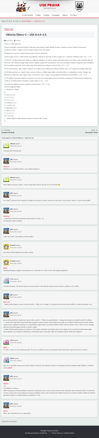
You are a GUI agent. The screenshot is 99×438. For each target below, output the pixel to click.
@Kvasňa (6, 302)
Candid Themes (68, 433)
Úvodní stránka (27, 15)
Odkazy (65, 15)
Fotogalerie (56, 15)
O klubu (38, 15)
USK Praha (49, 5)
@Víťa (5, 411)
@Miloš (5, 384)
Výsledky (46, 15)
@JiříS (5, 268)
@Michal (6, 167)
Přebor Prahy (8, 29)
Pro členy (73, 15)
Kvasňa (18, 40)
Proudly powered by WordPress (36, 433)
